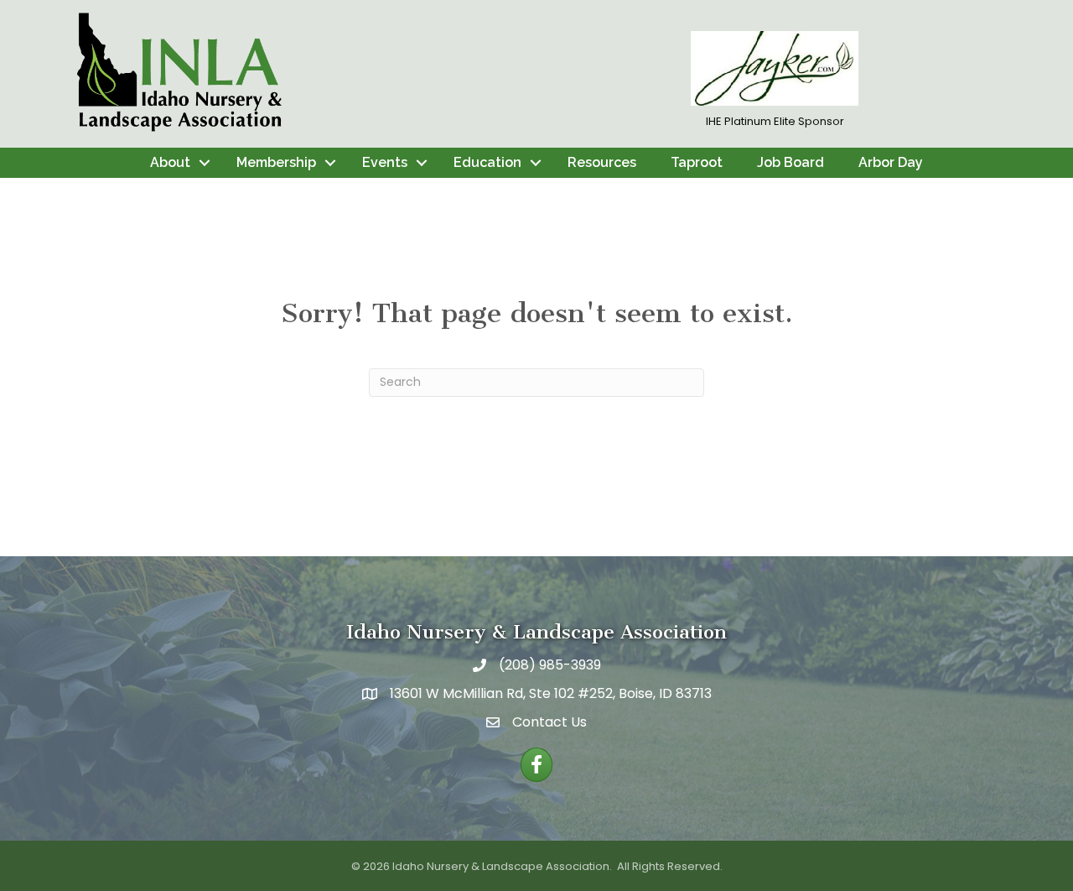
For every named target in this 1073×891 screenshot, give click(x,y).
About (170, 162)
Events (384, 162)
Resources (602, 162)
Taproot (697, 162)
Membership (276, 162)
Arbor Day (890, 162)
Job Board (790, 162)
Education (487, 162)
